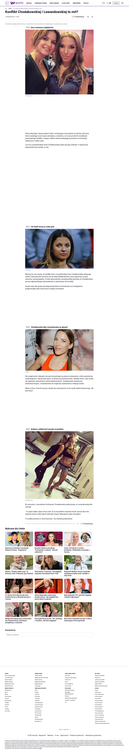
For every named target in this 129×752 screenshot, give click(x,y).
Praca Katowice (99, 713)
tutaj (40, 748)
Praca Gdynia (98, 709)
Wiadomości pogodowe (71, 698)
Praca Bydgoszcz (99, 711)
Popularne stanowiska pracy (102, 723)
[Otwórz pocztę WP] (103, 3)
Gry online (7, 711)
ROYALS (86, 3)
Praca (6, 706)
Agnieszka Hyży (9, 686)
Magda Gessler (38, 684)
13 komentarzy (79, 17)
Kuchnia (37, 694)
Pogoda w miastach (70, 700)
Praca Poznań (98, 702)
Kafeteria (37, 700)
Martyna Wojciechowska (101, 686)
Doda (66, 681)
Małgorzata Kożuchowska (41, 677)
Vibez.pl (67, 696)
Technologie (8, 696)
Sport (6, 692)
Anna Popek (68, 686)
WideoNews (77, 3)
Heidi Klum (68, 679)
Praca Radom (98, 704)
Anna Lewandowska (10, 675)
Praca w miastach (99, 715)
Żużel (36, 717)
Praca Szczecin (99, 706)
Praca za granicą (99, 717)
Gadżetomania (38, 706)
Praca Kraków (98, 696)
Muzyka (29, 3)
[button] (108, 3)
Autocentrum (38, 711)
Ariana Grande (8, 679)
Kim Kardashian (69, 684)
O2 (65, 702)
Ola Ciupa (67, 675)
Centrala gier (38, 715)
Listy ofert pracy (99, 719)
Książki (37, 692)
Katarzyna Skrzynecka (70, 677)
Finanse (7, 698)
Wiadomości (8, 690)
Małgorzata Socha (9, 684)
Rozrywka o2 (38, 721)
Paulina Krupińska (99, 675)
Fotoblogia (37, 709)
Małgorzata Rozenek (40, 681)
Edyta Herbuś (98, 684)
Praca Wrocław (99, 700)
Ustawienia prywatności (93, 735)
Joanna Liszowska (99, 679)
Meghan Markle (9, 681)
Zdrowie (7, 704)
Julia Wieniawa (9, 677)
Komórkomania (39, 704)
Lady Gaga (37, 686)
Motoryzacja (8, 700)
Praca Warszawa (99, 694)
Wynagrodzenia (39, 719)
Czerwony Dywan (41, 3)
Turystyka (37, 698)
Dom (36, 690)
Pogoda (7, 709)
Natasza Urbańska (99, 681)
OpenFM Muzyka (69, 694)
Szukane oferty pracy (100, 721)
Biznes (6, 694)
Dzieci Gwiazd (54, 3)
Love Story (66, 3)
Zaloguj (116, 3)
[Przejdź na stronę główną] (7, 4)
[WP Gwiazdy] (18, 3)
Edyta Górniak (38, 675)
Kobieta (7, 702)
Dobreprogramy (39, 702)
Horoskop (37, 696)
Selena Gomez (38, 679)
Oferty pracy (98, 692)
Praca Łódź (98, 698)
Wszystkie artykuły (69, 690)
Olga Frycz (97, 677)
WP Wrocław (38, 713)
